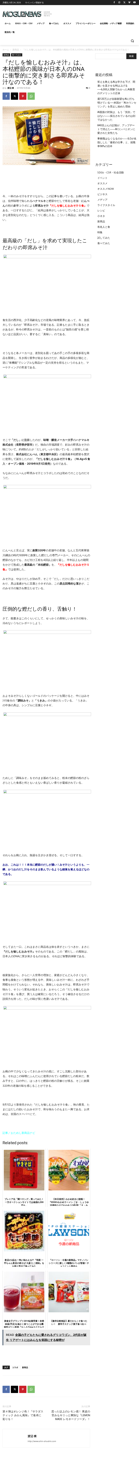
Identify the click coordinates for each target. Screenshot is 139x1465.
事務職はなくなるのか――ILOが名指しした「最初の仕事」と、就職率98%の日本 (116, 142)
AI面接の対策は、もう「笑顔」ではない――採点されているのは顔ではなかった (116, 116)
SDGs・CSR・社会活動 (110, 172)
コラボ (15, 1367)
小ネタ (101, 216)
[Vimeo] (129, 3)
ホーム (6, 49)
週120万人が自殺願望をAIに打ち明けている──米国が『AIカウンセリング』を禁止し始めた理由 (116, 102)
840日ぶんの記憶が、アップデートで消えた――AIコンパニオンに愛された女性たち (116, 129)
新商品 (15, 49)
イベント (102, 178)
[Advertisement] (94, 12)
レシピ (101, 210)
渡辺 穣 (10, 88)
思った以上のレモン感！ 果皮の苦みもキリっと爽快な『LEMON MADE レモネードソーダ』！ (70, 1415)
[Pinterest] (22, 96)
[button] (132, 41)
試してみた (103, 237)
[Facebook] (114, 3)
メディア (102, 199)
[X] (124, 3)
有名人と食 (103, 227)
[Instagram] (119, 3)
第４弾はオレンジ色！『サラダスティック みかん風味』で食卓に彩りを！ (23, 1415)
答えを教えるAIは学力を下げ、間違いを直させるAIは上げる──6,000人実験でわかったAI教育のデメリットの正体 (116, 87)
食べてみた (16, 55)
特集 (99, 232)
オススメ (102, 183)
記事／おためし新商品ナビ (19, 1133)
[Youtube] (134, 3)
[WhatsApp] (31, 96)
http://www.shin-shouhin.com (42, 1441)
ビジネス (102, 194)
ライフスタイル (106, 205)
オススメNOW (105, 188)
